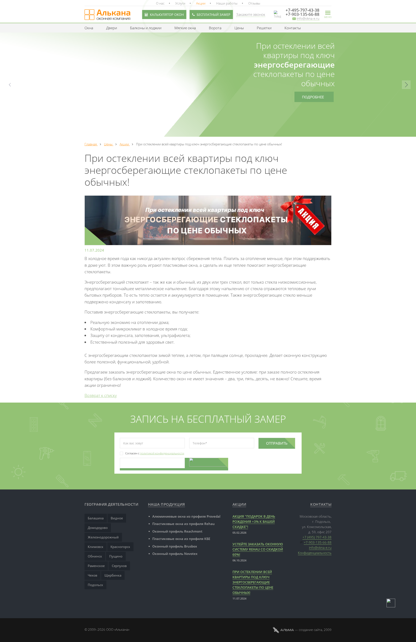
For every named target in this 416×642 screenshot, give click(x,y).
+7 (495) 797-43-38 (317, 537)
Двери (111, 27)
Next (406, 84)
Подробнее (313, 96)
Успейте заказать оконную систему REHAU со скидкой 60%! (257, 549)
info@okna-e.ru (320, 547)
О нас (160, 3)
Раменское (96, 566)
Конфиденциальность (315, 553)
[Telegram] (391, 603)
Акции (200, 3)
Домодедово (98, 527)
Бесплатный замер (213, 14)
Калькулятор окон (167, 14)
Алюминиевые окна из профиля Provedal (186, 516)
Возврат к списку (100, 395)
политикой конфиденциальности (162, 453)
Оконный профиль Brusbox (174, 546)
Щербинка (112, 575)
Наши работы (226, 3)
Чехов (92, 575)
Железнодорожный (103, 537)
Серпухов (119, 566)
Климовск (95, 546)
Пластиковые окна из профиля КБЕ (181, 538)
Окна (88, 27)
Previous (9, 84)
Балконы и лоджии (145, 27)
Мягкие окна (185, 27)
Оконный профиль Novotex (174, 553)
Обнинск (95, 556)
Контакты (292, 27)
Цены (239, 27)
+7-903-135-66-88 (318, 542)
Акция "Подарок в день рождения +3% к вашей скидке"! (253, 521)
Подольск (95, 585)
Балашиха (96, 518)
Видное (117, 518)
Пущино (115, 556)
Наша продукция (166, 504)
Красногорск (120, 546)
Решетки (264, 27)
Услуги (180, 3)
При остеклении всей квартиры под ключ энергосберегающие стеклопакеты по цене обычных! (252, 582)
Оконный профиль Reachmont (177, 531)
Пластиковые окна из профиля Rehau (183, 524)
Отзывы (254, 3)
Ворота (215, 27)
